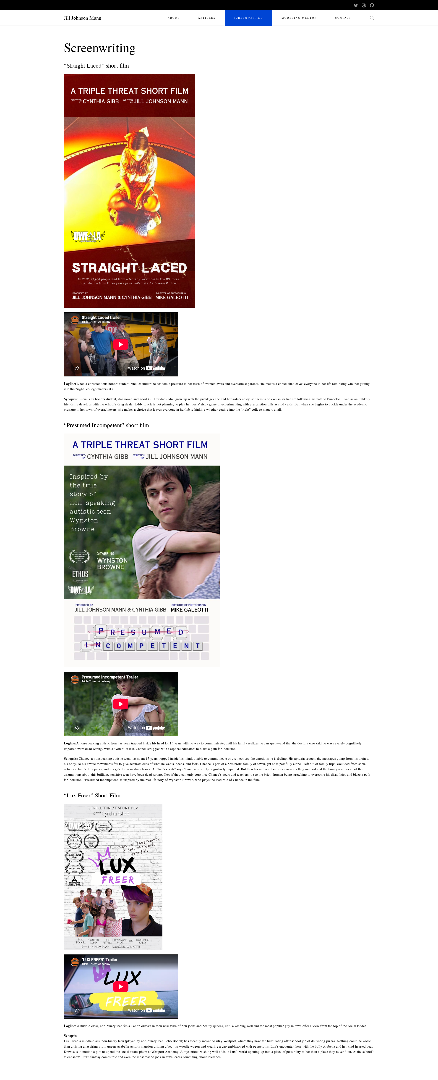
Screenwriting (248, 17)
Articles (207, 17)
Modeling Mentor (299, 17)
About (174, 17)
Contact (343, 17)
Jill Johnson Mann (82, 17)
